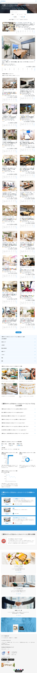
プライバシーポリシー (16, 642)
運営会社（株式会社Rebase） (5, 644)
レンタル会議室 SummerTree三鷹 (7, 503)
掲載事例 (15, 637)
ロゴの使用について (4, 643)
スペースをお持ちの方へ (5, 637)
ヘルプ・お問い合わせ (31, 642)
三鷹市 (12, 14)
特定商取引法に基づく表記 (24, 642)
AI (34, 60)
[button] (18, 339)
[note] (23, 670)
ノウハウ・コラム (4, 642)
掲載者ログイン (11, 637)
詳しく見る (18, 593)
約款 (11, 642)
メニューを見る (18, 572)
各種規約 (8, 642)
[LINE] (14, 670)
